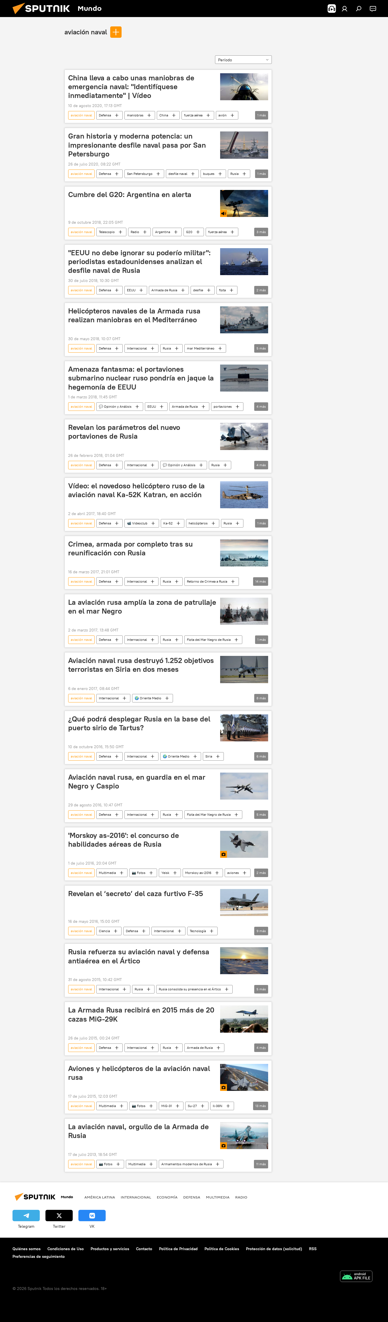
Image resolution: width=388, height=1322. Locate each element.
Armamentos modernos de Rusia (186, 1164)
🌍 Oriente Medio (148, 698)
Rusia (234, 173)
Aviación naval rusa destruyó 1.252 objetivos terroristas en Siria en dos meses (141, 665)
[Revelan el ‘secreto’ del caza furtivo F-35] (244, 902)
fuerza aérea (193, 115)
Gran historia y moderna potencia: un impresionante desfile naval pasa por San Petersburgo (137, 144)
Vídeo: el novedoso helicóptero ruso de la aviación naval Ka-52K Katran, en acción (136, 490)
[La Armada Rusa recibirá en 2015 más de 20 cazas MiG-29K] (244, 1018)
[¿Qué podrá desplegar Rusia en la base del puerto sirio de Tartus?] (244, 727)
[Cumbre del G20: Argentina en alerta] (244, 203)
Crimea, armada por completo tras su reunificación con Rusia (130, 548)
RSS (313, 1248)
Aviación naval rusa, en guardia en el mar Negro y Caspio (136, 781)
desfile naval (177, 173)
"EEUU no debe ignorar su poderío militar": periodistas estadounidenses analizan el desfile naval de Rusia (139, 261)
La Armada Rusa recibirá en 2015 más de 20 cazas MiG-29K (141, 1014)
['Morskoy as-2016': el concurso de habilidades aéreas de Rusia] (244, 844)
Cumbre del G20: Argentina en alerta (129, 194)
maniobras (135, 115)
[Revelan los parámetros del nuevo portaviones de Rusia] (244, 436)
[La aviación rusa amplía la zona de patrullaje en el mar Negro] (244, 611)
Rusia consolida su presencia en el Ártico (190, 989)
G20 (189, 232)
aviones (233, 873)
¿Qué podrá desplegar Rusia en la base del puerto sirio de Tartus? (139, 723)
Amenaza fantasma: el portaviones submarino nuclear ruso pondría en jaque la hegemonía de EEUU (141, 378)
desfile (198, 290)
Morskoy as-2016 (198, 873)
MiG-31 (166, 1106)
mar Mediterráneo (200, 348)
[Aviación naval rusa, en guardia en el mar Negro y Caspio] (244, 786)
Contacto (144, 1248)
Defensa (105, 115)
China (163, 115)
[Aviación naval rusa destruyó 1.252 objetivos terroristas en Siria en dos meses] (244, 669)
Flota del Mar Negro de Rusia (209, 639)
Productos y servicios (110, 1248)
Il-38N (217, 1106)
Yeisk (165, 873)
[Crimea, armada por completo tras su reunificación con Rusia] (244, 552)
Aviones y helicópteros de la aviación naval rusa (139, 1073)
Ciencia (104, 931)
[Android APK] (356, 1277)
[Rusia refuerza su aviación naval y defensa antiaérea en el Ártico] (244, 960)
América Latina (99, 1197)
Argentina (162, 232)
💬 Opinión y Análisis (115, 406)
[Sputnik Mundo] (43, 15)
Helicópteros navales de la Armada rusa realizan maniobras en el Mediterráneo (134, 315)
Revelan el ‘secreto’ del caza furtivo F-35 (135, 893)
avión (222, 115)
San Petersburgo (140, 173)
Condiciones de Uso (65, 1248)
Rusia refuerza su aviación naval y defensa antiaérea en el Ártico (138, 956)
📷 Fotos (138, 873)
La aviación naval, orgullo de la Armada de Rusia (138, 1131)
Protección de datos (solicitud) (274, 1248)
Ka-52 (168, 523)
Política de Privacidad (178, 1248)
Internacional (137, 348)
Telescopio (107, 232)
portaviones (223, 406)
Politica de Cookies (222, 1248)
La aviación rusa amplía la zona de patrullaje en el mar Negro (142, 607)
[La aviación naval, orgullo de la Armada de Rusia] (244, 1135)
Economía (167, 1197)
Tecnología (198, 931)
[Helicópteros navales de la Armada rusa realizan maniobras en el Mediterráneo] (244, 319)
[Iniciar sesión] (344, 8)
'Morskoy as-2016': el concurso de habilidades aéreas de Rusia (123, 840)
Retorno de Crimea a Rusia (207, 581)
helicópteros (198, 523)
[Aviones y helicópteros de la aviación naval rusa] (244, 1077)
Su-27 (192, 1106)
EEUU (131, 290)
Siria (208, 756)
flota (222, 290)
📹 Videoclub (137, 523)
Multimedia (107, 873)
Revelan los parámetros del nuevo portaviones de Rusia (124, 432)
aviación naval (85, 32)
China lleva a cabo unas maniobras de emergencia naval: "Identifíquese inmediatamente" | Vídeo (131, 86)
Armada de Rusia (164, 290)
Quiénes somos (26, 1248)
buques (208, 173)
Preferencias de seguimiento (38, 1256)
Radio (135, 232)
